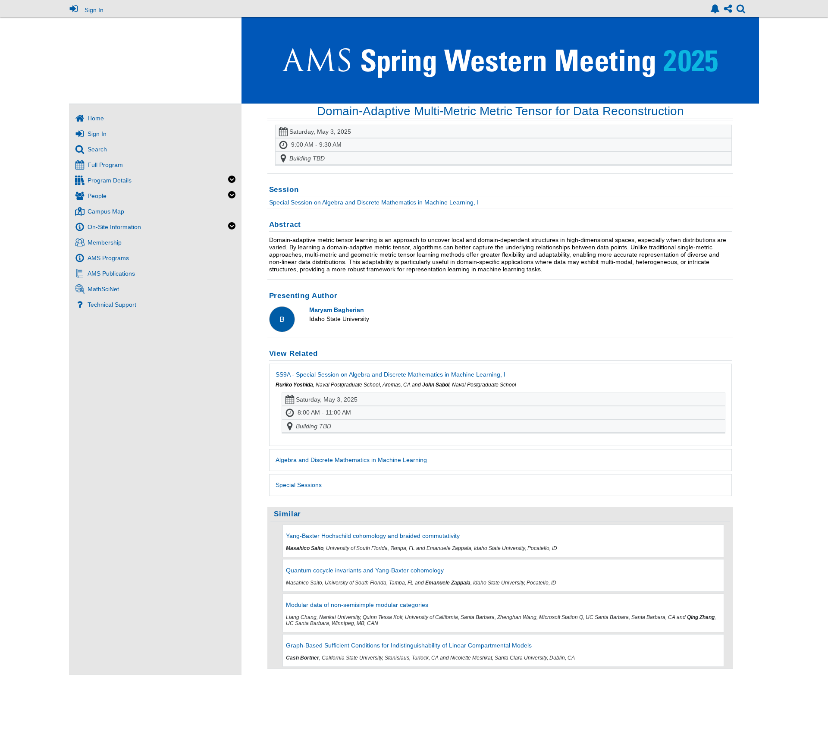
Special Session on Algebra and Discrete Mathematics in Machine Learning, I (374, 202)
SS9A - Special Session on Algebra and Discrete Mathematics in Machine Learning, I (390, 374)
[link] (715, 8)
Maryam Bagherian (336, 309)
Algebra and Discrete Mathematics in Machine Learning (351, 459)
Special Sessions (299, 484)
